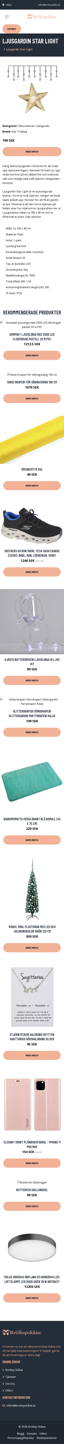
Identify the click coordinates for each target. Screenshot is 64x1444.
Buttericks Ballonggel (32, 1190)
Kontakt (32, 1433)
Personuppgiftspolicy (21, 1438)
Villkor (43, 1433)
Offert (11, 29)
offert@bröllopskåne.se (49, 4)
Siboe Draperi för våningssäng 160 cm (32, 382)
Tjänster (10, 1377)
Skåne (9, 4)
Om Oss (10, 1384)
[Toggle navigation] (6, 17)
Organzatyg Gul (32, 469)
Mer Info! (32, 151)
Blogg (20, 1433)
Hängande (42, 126)
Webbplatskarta (46, 1438)
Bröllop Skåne (14, 1370)
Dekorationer (26, 126)
